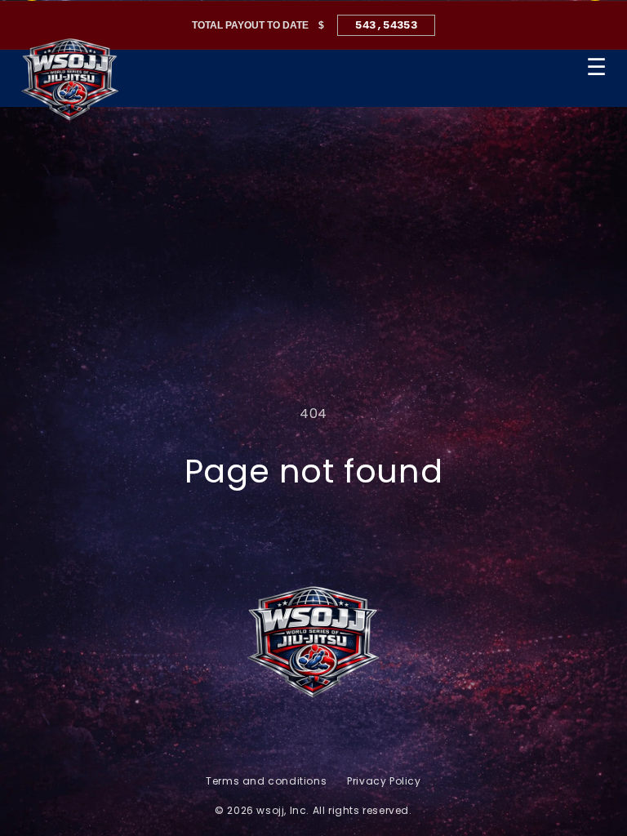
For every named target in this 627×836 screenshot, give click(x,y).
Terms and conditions (266, 781)
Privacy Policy (383, 781)
